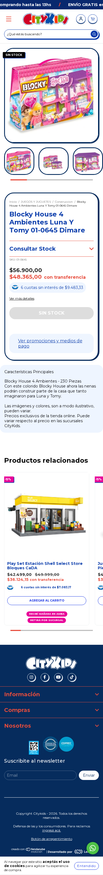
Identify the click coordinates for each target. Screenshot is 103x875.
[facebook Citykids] (45, 677)
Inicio (13, 202)
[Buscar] (94, 34)
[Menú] (9, 19)
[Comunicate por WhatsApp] (93, 848)
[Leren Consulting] (70, 851)
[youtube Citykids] (58, 677)
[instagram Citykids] (31, 677)
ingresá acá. (51, 830)
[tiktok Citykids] (72, 677)
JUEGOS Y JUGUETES (36, 202)
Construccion (64, 202)
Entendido (86, 866)
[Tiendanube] (28, 851)
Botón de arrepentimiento (51, 839)
